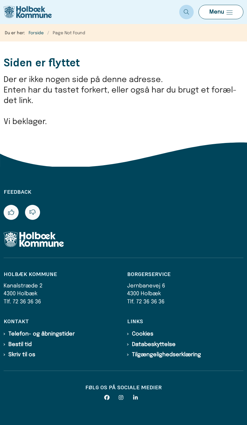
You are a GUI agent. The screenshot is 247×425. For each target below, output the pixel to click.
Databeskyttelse (154, 344)
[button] (221, 12)
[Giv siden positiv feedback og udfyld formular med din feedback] (11, 212)
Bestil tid (20, 344)
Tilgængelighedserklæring (166, 354)
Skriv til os (21, 354)
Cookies (142, 334)
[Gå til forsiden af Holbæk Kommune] (87, 12)
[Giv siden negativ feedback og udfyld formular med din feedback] (32, 212)
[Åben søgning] (186, 12)
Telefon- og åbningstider (41, 334)
